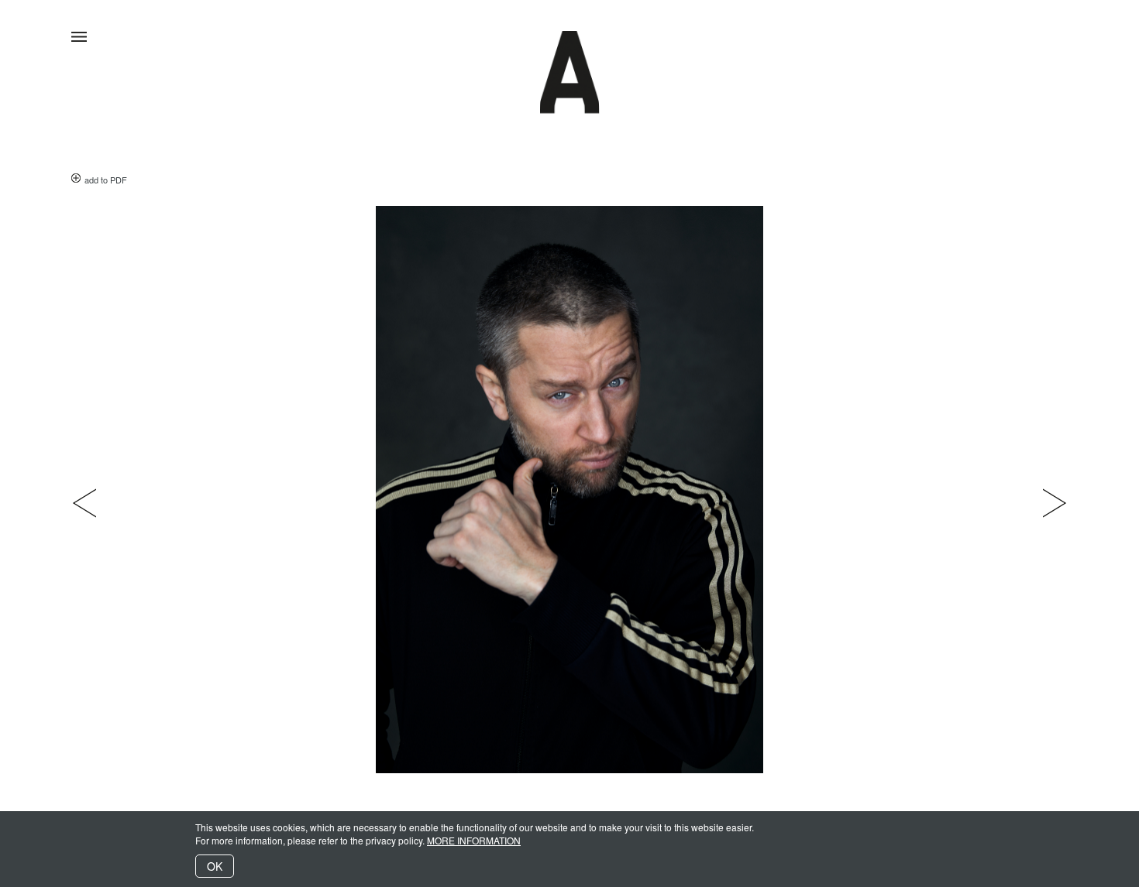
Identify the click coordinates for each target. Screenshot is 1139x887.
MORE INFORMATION (474, 840)
